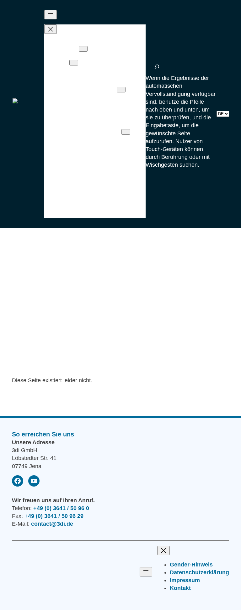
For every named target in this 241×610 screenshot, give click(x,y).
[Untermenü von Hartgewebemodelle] (121, 89)
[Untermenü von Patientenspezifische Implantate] (73, 62)
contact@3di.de (52, 524)
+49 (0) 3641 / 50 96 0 (61, 508)
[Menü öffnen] (50, 14)
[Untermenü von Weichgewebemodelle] (125, 132)
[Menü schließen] (50, 29)
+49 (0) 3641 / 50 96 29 (53, 516)
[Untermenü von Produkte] (83, 49)
